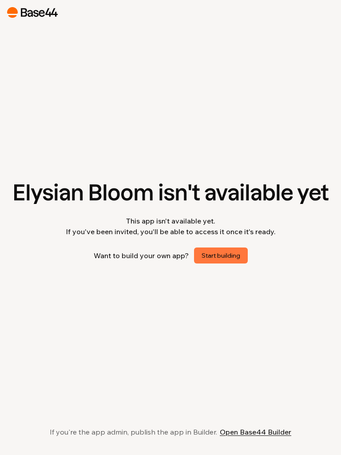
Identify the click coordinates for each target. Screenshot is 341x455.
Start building (221, 255)
